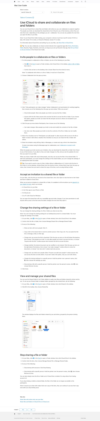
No (31, 409)
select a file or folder (73, 64)
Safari (21, 48)
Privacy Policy (37, 418)
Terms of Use (44, 418)
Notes (69, 46)
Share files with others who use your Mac (31, 399)
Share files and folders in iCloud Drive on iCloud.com (34, 401)
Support (19, 413)
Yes (23, 409)
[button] (82, 1)
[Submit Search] (51, 12)
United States (83, 418)
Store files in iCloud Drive (66, 42)
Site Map (58, 418)
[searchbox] (65, 12)
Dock (33, 64)
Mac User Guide (20, 5)
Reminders (75, 46)
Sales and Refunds (51, 418)
